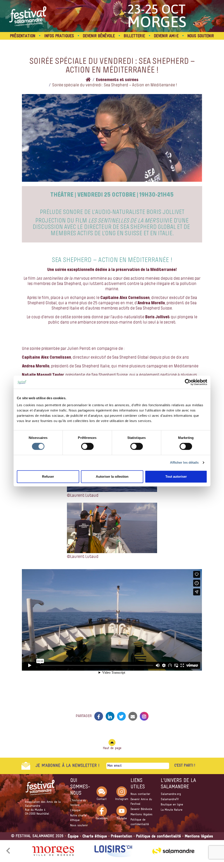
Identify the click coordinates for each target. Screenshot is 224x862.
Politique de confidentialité (158, 836)
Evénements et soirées (117, 80)
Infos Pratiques (59, 36)
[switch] (87, 446)
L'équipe (75, 810)
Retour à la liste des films (112, 701)
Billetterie (134, 36)
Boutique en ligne (172, 804)
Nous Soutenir (200, 36)
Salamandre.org (171, 794)
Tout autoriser (176, 476)
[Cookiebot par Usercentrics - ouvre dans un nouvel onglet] (188, 382)
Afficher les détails (184, 462)
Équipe (73, 836)
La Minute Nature (171, 810)
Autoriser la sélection (112, 476)
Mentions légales (141, 814)
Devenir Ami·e (166, 36)
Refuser (48, 476)
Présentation (22, 36)
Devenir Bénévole (141, 809)
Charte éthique (94, 836)
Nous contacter (140, 794)
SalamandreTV (170, 799)
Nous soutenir (79, 825)
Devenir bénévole (99, 36)
